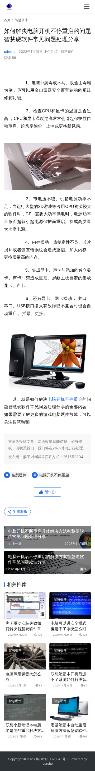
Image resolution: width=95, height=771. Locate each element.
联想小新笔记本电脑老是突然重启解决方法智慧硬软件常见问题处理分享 (23, 727)
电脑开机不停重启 (65, 399)
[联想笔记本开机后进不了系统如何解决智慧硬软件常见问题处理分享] (70, 656)
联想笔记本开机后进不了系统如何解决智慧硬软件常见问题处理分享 (68, 676)
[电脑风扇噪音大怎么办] (25, 656)
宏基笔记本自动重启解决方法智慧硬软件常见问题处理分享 (68, 727)
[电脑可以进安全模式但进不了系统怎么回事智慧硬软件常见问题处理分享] (70, 605)
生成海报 (19, 511)
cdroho (10, 51)
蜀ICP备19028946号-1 (52, 759)
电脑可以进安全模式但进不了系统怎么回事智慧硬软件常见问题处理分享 (68, 626)
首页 (7, 20)
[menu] (86, 6)
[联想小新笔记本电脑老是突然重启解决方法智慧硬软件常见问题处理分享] (25, 707)
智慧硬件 (67, 51)
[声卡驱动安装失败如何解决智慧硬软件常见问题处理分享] (25, 605)
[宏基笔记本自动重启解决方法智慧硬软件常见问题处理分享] (70, 707)
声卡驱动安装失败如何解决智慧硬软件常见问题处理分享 (23, 626)
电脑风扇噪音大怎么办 (23, 676)
